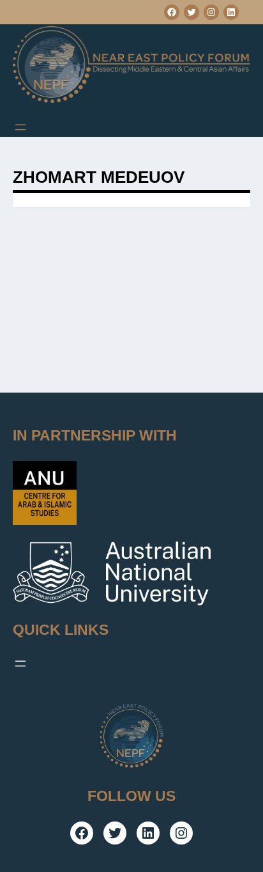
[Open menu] (20, 127)
